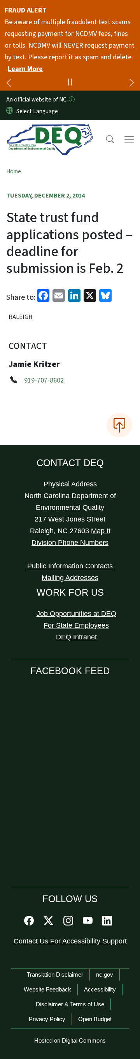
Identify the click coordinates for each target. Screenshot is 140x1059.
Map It (100, 531)
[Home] (50, 129)
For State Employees (76, 625)
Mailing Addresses (70, 578)
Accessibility (100, 989)
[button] (105, 139)
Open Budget (95, 1019)
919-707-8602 (44, 380)
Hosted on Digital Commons (70, 1040)
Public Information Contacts (70, 566)
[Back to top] (119, 425)
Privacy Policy (47, 1019)
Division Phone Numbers (70, 542)
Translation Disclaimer (55, 974)
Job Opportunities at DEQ (76, 614)
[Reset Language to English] (9, 111)
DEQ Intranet (76, 637)
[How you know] (71, 99)
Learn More (25, 69)
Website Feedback (47, 989)
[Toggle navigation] (129, 139)
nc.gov (104, 974)
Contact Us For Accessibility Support (70, 941)
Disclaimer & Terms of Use (70, 1004)
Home (13, 171)
